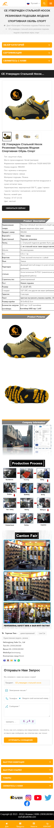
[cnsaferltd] (15, 660)
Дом (8, 26)
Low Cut (42, 633)
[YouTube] (38, 798)
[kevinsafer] (4, 660)
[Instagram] (28, 798)
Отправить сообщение (21, 740)
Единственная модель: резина (16, 638)
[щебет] (48, 798)
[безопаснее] (16, 798)
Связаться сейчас (16, 208)
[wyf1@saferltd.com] (11, 660)
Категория (16, 26)
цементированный (27, 633)
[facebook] (27, 803)
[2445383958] (8, 660)
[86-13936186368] (18, 660)
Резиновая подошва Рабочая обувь (36, 26)
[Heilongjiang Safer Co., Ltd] (5, 4)
